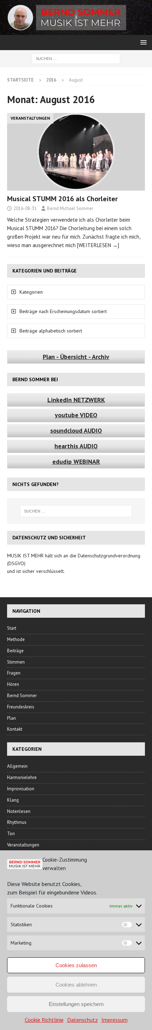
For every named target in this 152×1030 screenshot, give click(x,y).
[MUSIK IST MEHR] (76, 31)
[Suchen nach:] (76, 58)
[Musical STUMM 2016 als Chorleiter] (76, 151)
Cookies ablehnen (76, 985)
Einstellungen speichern (76, 1004)
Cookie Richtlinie (44, 1019)
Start (11, 628)
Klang (13, 800)
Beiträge (15, 651)
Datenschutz (82, 1019)
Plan (11, 718)
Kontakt (14, 729)
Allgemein (17, 766)
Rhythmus (17, 822)
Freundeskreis (20, 707)
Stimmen (16, 662)
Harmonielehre (22, 777)
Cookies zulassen (76, 965)
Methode (16, 639)
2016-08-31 (25, 208)
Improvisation (20, 789)
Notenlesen (18, 811)
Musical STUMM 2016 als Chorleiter (62, 198)
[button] (142, 42)
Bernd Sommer (22, 696)
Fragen (14, 673)
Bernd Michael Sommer (70, 208)
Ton (11, 834)
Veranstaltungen (23, 845)
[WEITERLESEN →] (98, 245)
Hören (13, 684)
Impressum (114, 1019)
